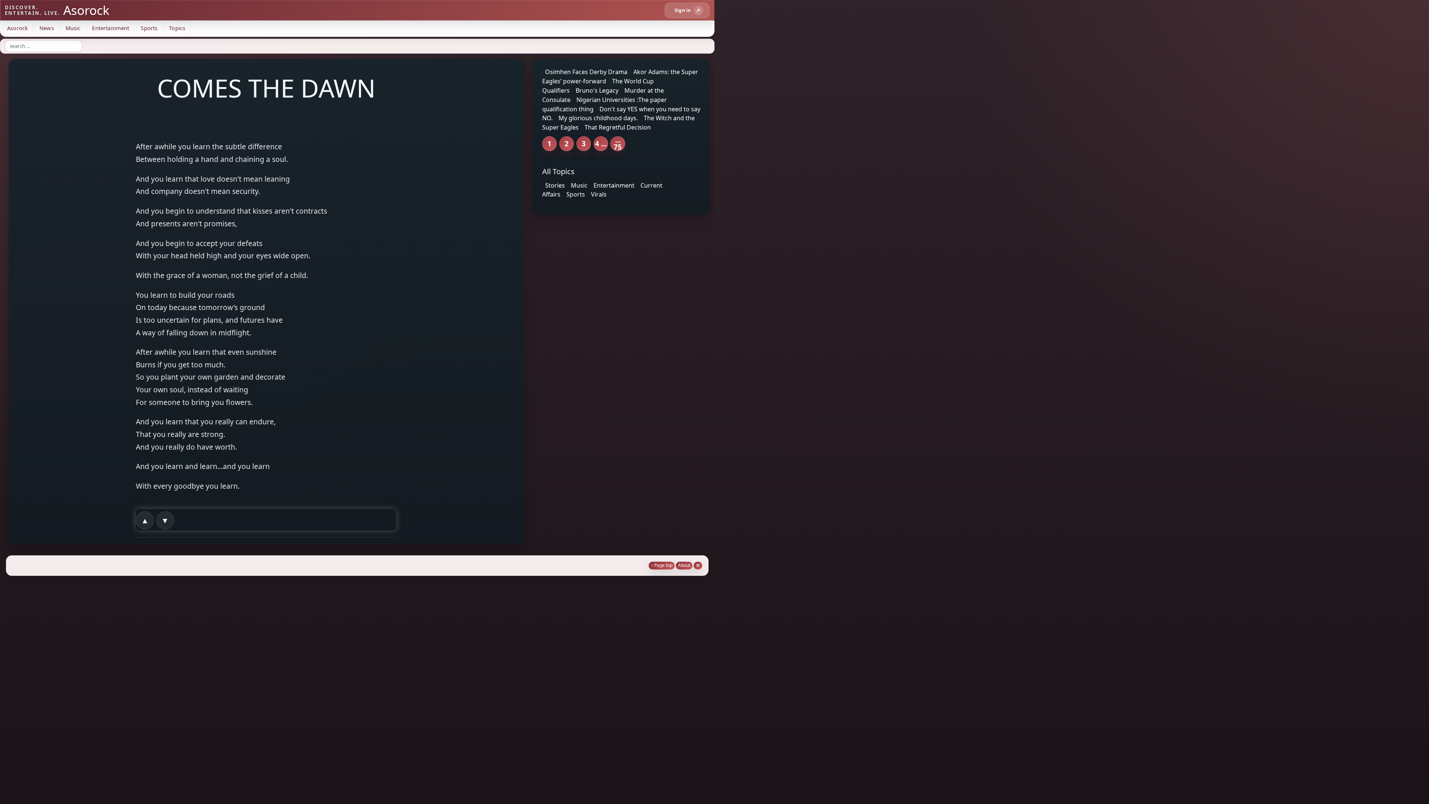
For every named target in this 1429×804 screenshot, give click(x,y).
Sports (149, 28)
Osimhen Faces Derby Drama (586, 72)
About (684, 565)
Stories (555, 185)
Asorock (17, 28)
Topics (177, 28)
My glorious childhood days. (598, 118)
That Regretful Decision (618, 127)
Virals (599, 194)
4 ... (601, 143)
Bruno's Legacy (597, 90)
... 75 (618, 143)
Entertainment (110, 28)
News (46, 28)
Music (73, 28)
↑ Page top (661, 565)
